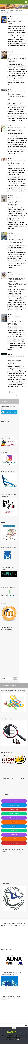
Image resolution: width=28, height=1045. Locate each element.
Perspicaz (14, 838)
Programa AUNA (14, 801)
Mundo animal (14, 830)
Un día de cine (14, 834)
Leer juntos (14, 822)
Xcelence (14, 826)
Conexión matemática (14, 813)
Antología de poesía (15, 130)
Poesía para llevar (14, 809)
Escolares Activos (14, 817)
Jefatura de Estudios (18, 18)
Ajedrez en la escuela (14, 805)
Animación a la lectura (9, 526)
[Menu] (26, 2)
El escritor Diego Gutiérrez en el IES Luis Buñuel (16, 96)
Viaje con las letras (14, 843)
